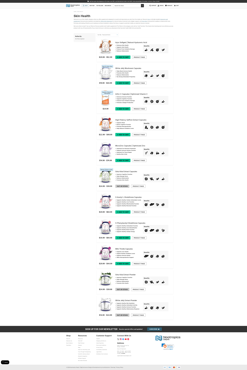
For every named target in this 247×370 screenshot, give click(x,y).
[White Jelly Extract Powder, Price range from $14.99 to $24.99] (105, 304)
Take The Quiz (81, 343)
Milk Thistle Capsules (124, 249)
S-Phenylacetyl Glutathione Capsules (130, 223)
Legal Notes (99, 351)
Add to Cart (124, 57)
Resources (80, 338)
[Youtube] (126, 339)
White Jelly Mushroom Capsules (128, 68)
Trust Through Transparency (84, 351)
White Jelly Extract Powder (126, 300)
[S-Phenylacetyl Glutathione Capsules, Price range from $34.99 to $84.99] (105, 227)
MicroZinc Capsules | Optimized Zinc (130, 146)
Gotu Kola (144, 21)
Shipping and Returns (101, 340)
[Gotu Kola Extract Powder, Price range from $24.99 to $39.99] (105, 279)
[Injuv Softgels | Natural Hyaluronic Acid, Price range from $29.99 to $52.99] (105, 46)
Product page (139, 57)
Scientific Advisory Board (84, 354)
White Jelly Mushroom (106, 21)
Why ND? (80, 340)
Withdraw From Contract (102, 354)
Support (98, 338)
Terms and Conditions (101, 345)
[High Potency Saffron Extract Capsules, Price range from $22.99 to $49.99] (105, 124)
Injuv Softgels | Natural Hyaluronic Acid (131, 42)
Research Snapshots (82, 356)
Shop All (68, 338)
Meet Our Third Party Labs (84, 349)
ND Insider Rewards (82, 360)
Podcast (80, 345)
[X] (118, 339)
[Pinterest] (128, 339)
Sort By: (100, 34)
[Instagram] (121, 339)
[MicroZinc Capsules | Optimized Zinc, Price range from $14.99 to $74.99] (105, 150)
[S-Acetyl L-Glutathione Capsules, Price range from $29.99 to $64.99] (105, 201)
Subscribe (153, 329)
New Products (69, 343)
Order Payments (100, 343)
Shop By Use (69, 340)
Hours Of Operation (121, 348)
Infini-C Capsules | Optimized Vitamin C (131, 94)
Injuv (148, 19)
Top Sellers (68, 345)
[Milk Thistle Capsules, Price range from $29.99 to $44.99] (105, 253)
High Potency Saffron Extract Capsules (130, 120)
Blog (79, 347)
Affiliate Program (82, 358)
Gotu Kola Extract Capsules (126, 171)
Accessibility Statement (101, 349)
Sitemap (113, 367)
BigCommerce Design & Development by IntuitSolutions (95, 367)
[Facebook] (123, 339)
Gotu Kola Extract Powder (125, 275)
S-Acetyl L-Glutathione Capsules (128, 197)
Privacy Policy (99, 347)
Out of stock (122, 186)
